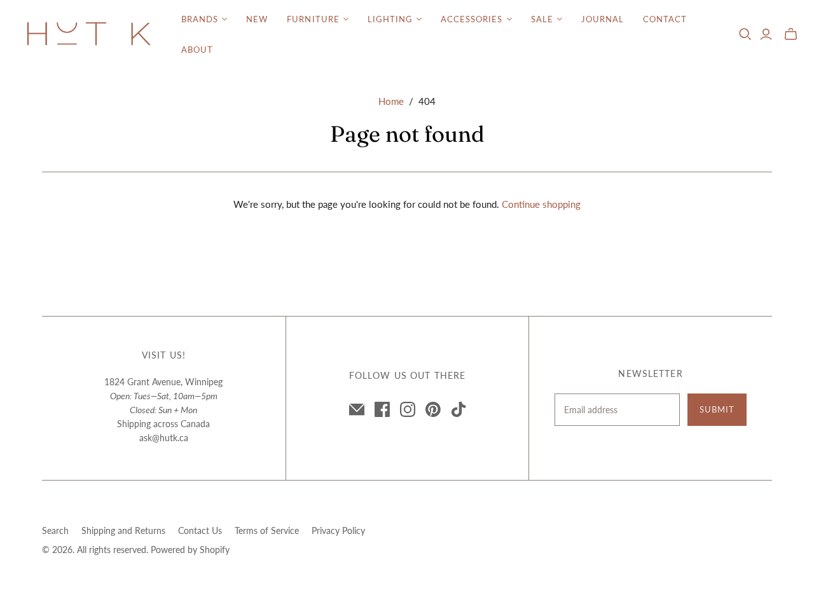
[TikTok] (458, 409)
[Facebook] (382, 409)
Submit (717, 409)
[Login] (766, 34)
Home (391, 101)
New (257, 19)
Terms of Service (267, 530)
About (197, 49)
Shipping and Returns (123, 530)
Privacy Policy (338, 530)
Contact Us (200, 530)
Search (55, 530)
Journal (602, 19)
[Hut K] (89, 35)
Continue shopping (541, 204)
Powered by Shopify (190, 549)
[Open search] (745, 34)
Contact (665, 19)
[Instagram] (407, 409)
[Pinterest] (433, 409)
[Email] (356, 409)
